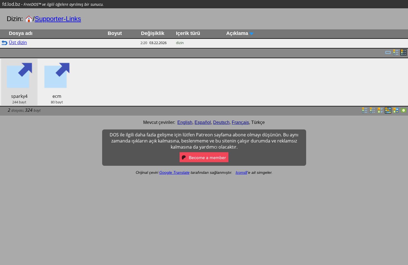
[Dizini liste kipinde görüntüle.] (364, 112)
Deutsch (221, 122)
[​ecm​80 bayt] (57, 62)
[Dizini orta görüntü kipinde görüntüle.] (395, 112)
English (184, 122)
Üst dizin (18, 42)
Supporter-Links (58, 18)
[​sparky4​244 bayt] (19, 62)
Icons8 (241, 172)
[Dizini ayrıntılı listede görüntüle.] (372, 112)
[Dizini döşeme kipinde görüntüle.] (380, 112)
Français (240, 122)
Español (203, 122)
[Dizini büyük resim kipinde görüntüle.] (403, 112)
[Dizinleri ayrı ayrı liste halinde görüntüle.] (395, 54)
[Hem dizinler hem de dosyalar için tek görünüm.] (388, 54)
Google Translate (174, 172)
